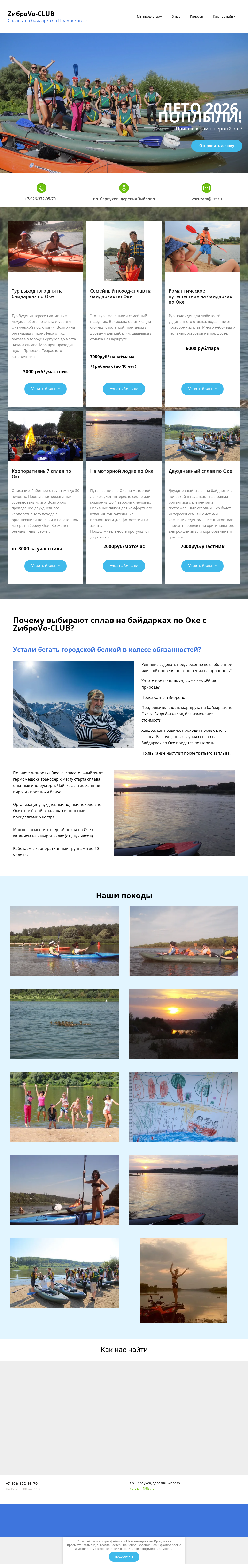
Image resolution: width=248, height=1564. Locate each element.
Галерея (196, 16)
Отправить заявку (216, 145)
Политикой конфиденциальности (148, 1549)
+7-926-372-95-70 (40, 199)
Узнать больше (45, 388)
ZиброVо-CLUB (31, 13)
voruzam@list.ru (207, 199)
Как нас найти (224, 16)
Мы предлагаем (149, 16)
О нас (176, 16)
